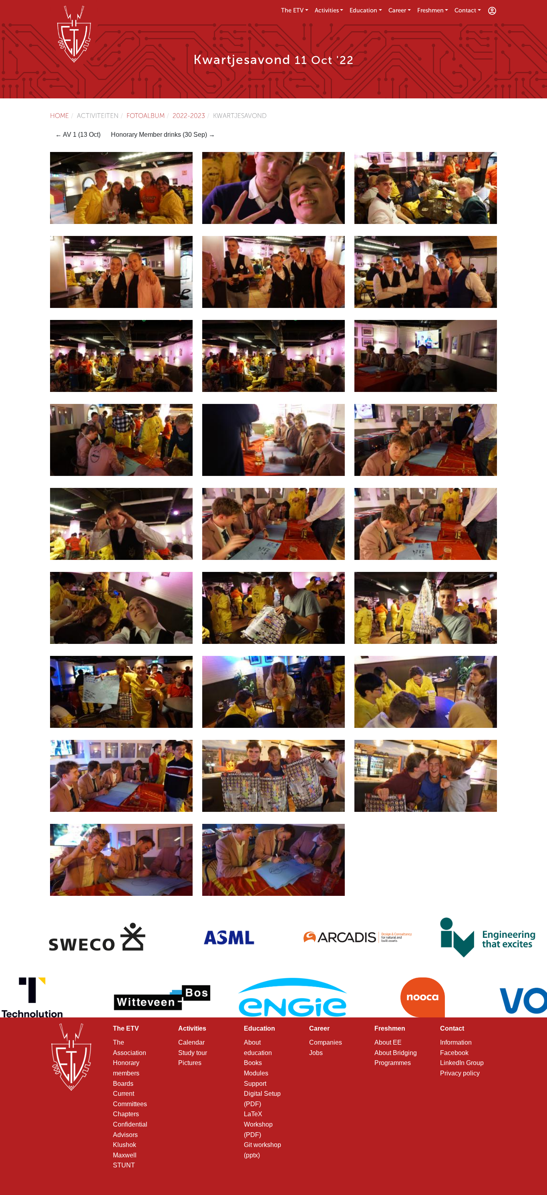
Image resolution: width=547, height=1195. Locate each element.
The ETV (292, 10)
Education (363, 10)
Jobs (316, 1052)
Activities (327, 10)
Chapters (126, 1114)
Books (253, 1062)
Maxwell (125, 1155)
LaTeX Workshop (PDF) (258, 1124)
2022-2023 (189, 116)
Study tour (192, 1052)
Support (255, 1083)
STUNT (124, 1165)
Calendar (191, 1042)
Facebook (454, 1052)
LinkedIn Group (462, 1062)
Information (456, 1042)
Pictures (189, 1062)
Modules (256, 1073)
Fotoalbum (146, 116)
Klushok (124, 1144)
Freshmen (430, 10)
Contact (465, 10)
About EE (388, 1042)
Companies (325, 1042)
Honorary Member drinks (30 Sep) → (163, 134)
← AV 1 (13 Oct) (78, 134)
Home (59, 116)
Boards (123, 1083)
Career (397, 10)
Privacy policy (460, 1073)
